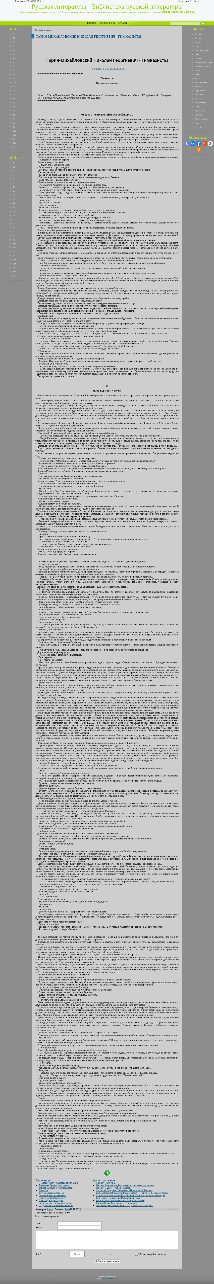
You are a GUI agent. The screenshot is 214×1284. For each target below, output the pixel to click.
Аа (14, 34)
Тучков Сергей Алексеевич (52, 1193)
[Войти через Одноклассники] (198, 149)
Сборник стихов (202, 66)
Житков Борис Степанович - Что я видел (116, 1203)
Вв (14, 42)
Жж (14, 58)
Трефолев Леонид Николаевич (54, 1185)
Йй (14, 70)
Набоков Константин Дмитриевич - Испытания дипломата (125, 1185)
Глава (197, 70)
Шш (14, 131)
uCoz (116, 1278)
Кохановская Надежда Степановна (56, 1203)
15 (123, 68)
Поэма (198, 38)
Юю (14, 143)
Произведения (107, 22)
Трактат (198, 86)
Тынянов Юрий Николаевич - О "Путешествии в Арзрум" (124, 1205)
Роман (198, 46)
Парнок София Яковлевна (52, 1198)
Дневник (199, 94)
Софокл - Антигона (105, 1183)
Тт (14, 106)
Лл (14, 78)
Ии (14, 66)
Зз (14, 62)
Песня (197, 106)
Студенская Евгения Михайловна (56, 1205)
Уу (14, 110)
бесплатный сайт (107, 1278)
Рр (14, 98)
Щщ (14, 135)
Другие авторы (43, 1180)
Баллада (198, 114)
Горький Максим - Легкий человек (113, 1188)
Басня (197, 78)
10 (108, 68)
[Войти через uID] (187, 143)
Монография (201, 82)
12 (114, 68)
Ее (14, 54)
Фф (14, 114)
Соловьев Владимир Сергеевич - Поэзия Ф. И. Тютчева (124, 1190)
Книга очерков (201, 119)
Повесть (198, 42)
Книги (48, 30)
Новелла (198, 98)
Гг (14, 46)
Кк (14, 74)
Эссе (197, 54)
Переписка (200, 90)
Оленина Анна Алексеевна (52, 1195)
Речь (197, 123)
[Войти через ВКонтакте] (192, 143)
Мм (14, 82)
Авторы (122, 22)
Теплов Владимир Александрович (56, 1188)
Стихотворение (202, 50)
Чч (14, 127)
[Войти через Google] (210, 143)
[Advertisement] (18, 333)
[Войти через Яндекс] (204, 143)
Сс (14, 102)
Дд (14, 50)
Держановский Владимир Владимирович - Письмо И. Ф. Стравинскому (132, 1193)
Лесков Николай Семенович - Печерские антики (120, 1200)
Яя (14, 147)
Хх (14, 119)
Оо (14, 90)
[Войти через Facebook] (198, 143)
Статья (198, 58)
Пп (14, 94)
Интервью (199, 110)
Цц (14, 123)
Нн (14, 86)
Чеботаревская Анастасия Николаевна (58, 1183)
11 (111, 68)
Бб (14, 38)
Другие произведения (104, 1180)
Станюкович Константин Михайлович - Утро (118, 1198)
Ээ (14, 139)
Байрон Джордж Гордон (51, 1200)
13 (117, 68)
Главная (91, 22)
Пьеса (197, 74)
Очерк (198, 127)
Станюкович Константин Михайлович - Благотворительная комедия (130, 1195)
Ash (67, 1209)
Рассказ (198, 34)
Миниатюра (200, 102)
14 (120, 68)
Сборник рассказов (204, 62)
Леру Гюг (43, 1190)
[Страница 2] (107, 1175)
